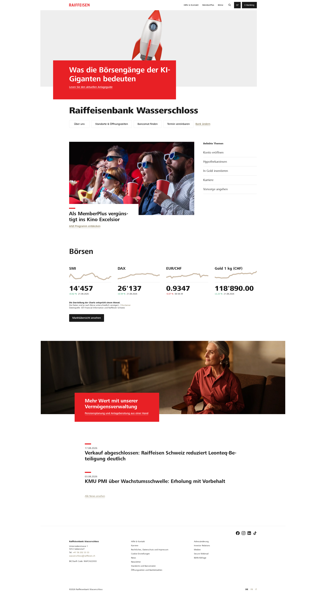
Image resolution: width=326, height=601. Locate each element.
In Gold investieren (215, 171)
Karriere (208, 180)
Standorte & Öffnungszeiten (111, 123)
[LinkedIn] (249, 533)
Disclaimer (126, 305)
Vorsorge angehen (215, 189)
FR (252, 589)
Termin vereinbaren (178, 123)
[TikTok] (255, 533)
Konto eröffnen (213, 152)
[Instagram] (243, 533)
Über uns (79, 123)
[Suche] (229, 5)
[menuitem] (191, 5)
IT (256, 589)
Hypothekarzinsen (215, 161)
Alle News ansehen (95, 496)
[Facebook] (238, 533)
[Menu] (237, 5)
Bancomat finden (148, 123)
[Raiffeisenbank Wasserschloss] (79, 5)
